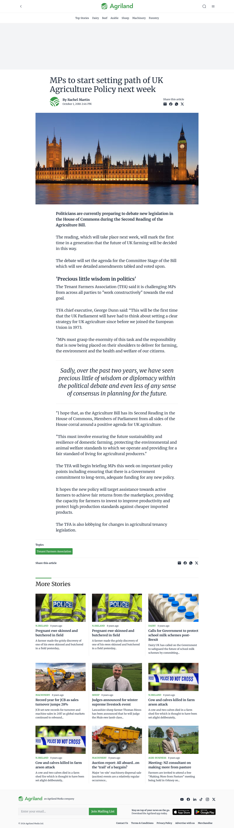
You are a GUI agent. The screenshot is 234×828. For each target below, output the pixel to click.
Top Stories (82, 18)
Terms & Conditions (142, 823)
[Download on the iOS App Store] (181, 812)
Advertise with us (185, 823)
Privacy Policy (164, 823)
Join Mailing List (102, 811)
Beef (104, 18)
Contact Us (122, 823)
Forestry (154, 18)
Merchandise (205, 823)
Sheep (125, 18)
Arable (114, 18)
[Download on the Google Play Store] (205, 812)
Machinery (139, 18)
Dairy (95, 18)
